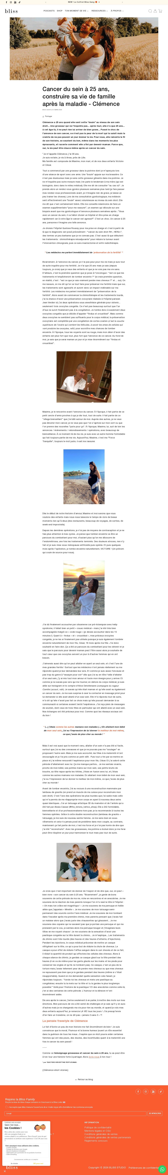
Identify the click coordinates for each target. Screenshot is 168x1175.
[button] (77, 11)
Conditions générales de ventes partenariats (107, 1138)
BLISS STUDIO (117, 1168)
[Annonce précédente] (45, 2)
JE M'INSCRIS (155, 1113)
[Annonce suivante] (122, 2)
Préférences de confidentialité (145, 1168)
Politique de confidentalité (97, 1128)
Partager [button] (48, 116)
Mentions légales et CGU (97, 1131)
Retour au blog (85, 1080)
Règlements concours (95, 1141)
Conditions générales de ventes (101, 1134)
